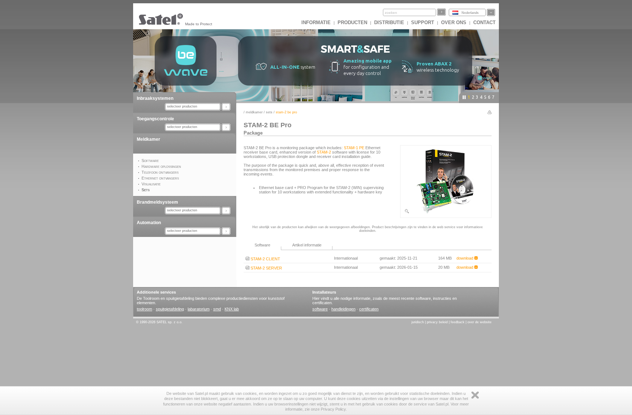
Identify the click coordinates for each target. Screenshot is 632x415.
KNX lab (232, 309)
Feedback (457, 322)
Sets (269, 112)
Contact (484, 22)
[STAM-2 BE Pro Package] (445, 212)
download (465, 258)
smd (217, 309)
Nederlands (470, 13)
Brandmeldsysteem (157, 202)
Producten (352, 22)
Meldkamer (148, 139)
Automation (149, 222)
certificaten (369, 309)
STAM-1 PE (354, 148)
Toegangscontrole (155, 118)
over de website (479, 322)
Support (422, 22)
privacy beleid (437, 322)
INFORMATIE (316, 22)
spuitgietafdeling (170, 309)
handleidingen (343, 309)
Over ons (453, 22)
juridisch (417, 322)
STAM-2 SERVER (265, 268)
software (320, 309)
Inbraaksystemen (155, 98)
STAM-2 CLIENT (264, 259)
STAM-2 (324, 152)
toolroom (144, 309)
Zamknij (475, 395)
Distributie (389, 22)
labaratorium (199, 309)
